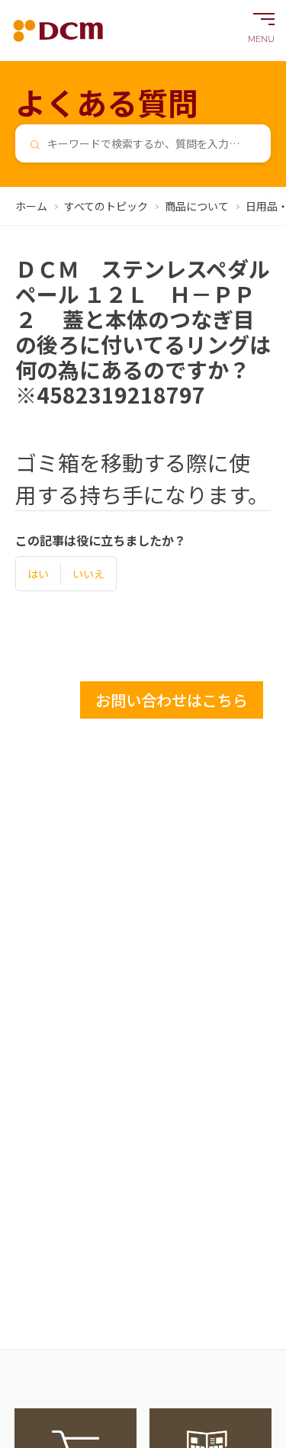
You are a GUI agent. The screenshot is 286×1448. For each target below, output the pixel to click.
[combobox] (143, 143)
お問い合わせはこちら (171, 700)
